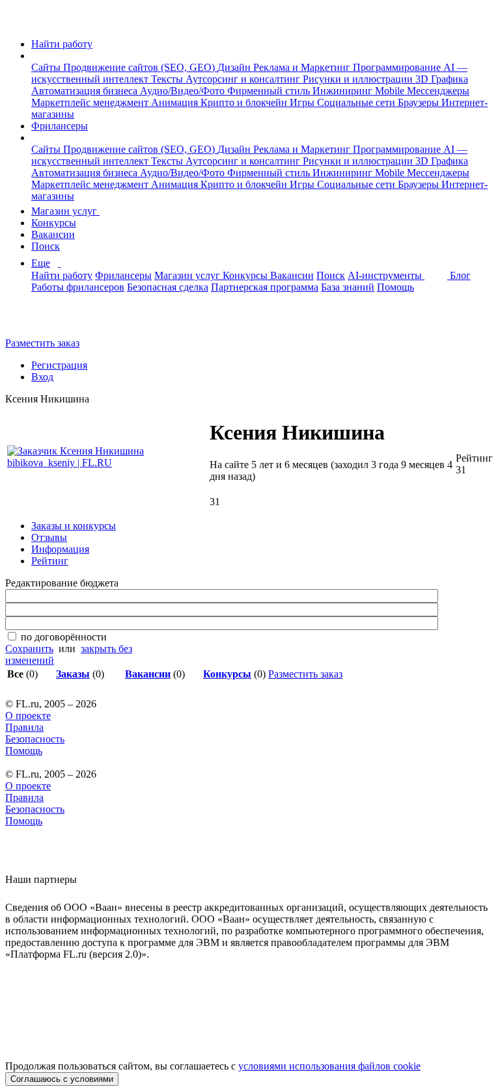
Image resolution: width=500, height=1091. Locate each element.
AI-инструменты (386, 275)
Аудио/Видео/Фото (183, 90)
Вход (42, 376)
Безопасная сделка (167, 287)
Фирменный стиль (269, 90)
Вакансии (53, 234)
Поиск (45, 246)
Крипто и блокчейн (245, 102)
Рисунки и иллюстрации (359, 79)
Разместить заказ (42, 342)
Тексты (168, 79)
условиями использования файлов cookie (329, 1065)
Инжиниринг (343, 90)
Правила (24, 727)
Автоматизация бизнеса (85, 90)
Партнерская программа (264, 287)
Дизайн (235, 67)
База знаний (347, 287)
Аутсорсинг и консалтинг (244, 79)
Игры (303, 102)
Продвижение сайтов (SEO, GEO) (140, 67)
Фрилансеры (59, 125)
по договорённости (64, 636)
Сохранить (29, 648)
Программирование (398, 67)
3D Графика (441, 79)
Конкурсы (53, 222)
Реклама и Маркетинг (303, 67)
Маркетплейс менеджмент (91, 102)
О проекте (28, 715)
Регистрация (59, 365)
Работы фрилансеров (77, 287)
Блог (460, 275)
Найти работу (61, 43)
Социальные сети (357, 102)
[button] (35, 55)
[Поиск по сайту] (41, 320)
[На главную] (17, 21)
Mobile (391, 90)
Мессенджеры (438, 90)
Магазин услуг (65, 211)
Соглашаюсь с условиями (61, 1079)
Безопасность (34, 738)
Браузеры (419, 102)
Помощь (395, 287)
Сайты (47, 67)
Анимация (176, 102)
